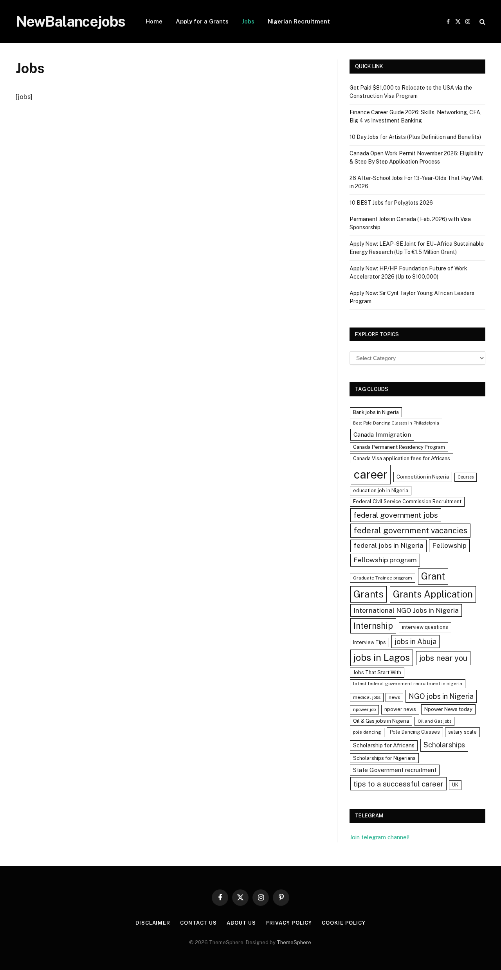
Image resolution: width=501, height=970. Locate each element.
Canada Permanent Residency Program (399, 447)
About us (241, 923)
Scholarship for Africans (383, 745)
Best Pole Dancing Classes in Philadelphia (396, 423)
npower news (400, 709)
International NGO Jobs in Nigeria (406, 610)
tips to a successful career (398, 783)
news (394, 697)
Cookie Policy (344, 923)
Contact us (198, 923)
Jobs (248, 21)
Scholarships (444, 745)
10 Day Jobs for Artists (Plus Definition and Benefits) (415, 137)
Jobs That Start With (377, 672)
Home (154, 21)
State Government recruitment (394, 770)
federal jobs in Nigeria (388, 545)
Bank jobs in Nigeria (376, 412)
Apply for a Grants (202, 21)
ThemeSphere (294, 942)
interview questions (425, 627)
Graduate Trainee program (382, 578)
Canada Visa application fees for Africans (401, 458)
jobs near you (443, 657)
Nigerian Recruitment (299, 21)
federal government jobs (395, 515)
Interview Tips (369, 642)
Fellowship (449, 545)
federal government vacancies (410, 530)
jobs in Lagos (381, 657)
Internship (373, 626)
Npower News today (448, 709)
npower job (364, 709)
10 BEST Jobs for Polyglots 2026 (391, 203)
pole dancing (367, 732)
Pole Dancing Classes (415, 732)
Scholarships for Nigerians (384, 758)
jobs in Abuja (415, 641)
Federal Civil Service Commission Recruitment (407, 501)
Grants (368, 594)
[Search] (481, 22)
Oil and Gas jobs (434, 721)
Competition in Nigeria (422, 477)
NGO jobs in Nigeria (441, 696)
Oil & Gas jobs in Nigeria (381, 721)
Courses (466, 477)
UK (455, 785)
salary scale (462, 732)
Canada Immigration (382, 434)
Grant (433, 575)
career (370, 474)
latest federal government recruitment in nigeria (407, 683)
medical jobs (366, 697)
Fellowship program (385, 560)
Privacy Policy (288, 923)
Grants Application (433, 593)
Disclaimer (152, 923)
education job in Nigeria (380, 490)
